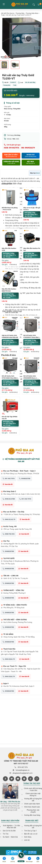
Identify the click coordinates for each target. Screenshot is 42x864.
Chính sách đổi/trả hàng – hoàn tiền (33, 789)
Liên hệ (27, 840)
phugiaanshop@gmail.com (22, 773)
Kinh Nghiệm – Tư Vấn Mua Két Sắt (11, 827)
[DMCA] (30, 852)
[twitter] (11, 778)
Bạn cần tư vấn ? (11, 155)
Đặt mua (30, 162)
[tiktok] (30, 778)
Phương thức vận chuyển (33, 811)
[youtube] (17, 778)
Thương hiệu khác (32, 13)
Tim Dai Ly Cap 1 (30, 831)
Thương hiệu (20, 13)
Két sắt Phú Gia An (7, 13)
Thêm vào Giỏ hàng (11, 162)
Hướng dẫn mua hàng (32, 815)
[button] (34, 4)
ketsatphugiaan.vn (22, 770)
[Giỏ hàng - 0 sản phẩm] (38, 4)
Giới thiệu (27, 837)
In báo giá (30, 155)
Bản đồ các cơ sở (30, 834)
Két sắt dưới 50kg (30, 82)
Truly (3, 15)
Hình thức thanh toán (32, 807)
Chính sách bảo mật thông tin (33, 795)
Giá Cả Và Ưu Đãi (9, 831)
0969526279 (30, 148)
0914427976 (14, 148)
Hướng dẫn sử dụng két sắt (33, 800)
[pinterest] (24, 778)
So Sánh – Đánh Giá (10, 837)
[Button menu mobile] (3, 4)
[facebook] (5, 778)
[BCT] (13, 852)
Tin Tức (6, 834)
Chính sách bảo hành (32, 804)
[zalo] (36, 778)
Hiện (37, 173)
